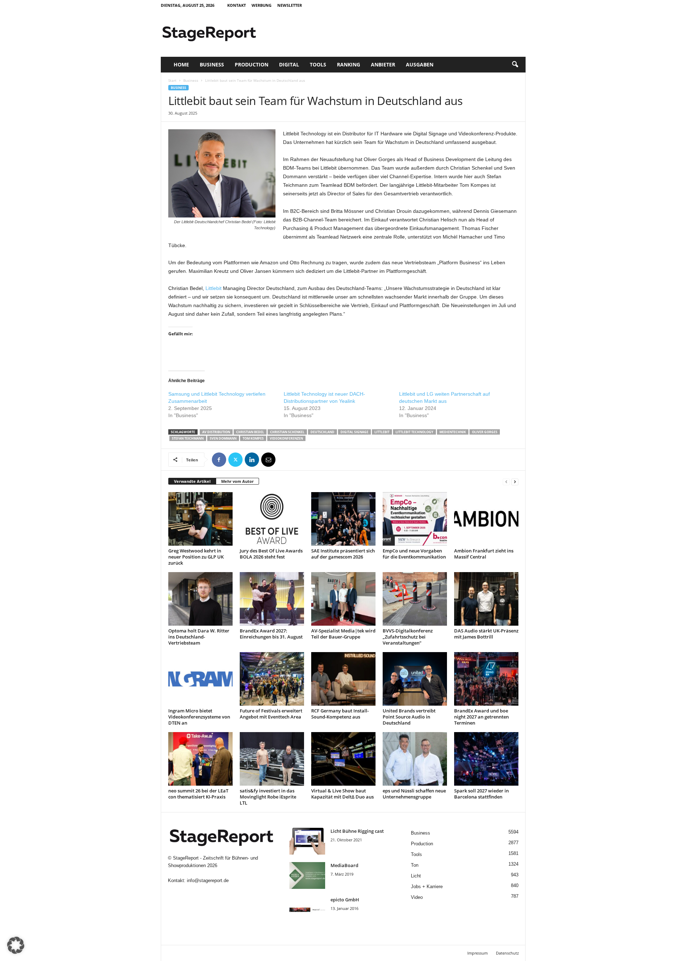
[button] (515, 64)
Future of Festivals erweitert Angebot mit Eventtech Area (271, 713)
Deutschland (322, 432)
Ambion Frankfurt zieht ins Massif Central (483, 553)
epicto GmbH (344, 899)
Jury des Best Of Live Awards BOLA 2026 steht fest (271, 553)
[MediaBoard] (307, 875)
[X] (235, 459)
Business (212, 64)
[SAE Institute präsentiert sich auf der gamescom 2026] (343, 519)
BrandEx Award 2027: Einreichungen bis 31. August (271, 633)
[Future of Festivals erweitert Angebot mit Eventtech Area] (272, 679)
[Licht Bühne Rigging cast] (307, 841)
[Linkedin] (252, 459)
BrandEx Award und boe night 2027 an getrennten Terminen (481, 716)
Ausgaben (419, 64)
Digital (289, 64)
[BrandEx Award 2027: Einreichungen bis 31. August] (272, 599)
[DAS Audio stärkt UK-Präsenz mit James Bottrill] (486, 599)
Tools (318, 64)
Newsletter (289, 5)
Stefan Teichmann (188, 438)
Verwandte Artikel (192, 481)
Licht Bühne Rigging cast (357, 831)
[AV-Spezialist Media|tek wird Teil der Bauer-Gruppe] (343, 599)
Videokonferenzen (286, 438)
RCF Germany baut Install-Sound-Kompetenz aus (340, 713)
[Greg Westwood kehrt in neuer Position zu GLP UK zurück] (200, 519)
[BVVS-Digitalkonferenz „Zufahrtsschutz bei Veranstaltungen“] (415, 599)
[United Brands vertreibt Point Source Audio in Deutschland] (415, 679)
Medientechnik (452, 432)
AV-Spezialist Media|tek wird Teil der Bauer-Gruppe (343, 633)
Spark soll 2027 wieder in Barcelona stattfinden (481, 793)
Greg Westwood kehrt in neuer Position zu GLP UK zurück (196, 556)
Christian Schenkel (287, 432)
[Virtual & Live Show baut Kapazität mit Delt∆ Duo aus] (343, 759)
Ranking (348, 64)
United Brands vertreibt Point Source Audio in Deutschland (409, 716)
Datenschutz (507, 953)
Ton (414, 865)
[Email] (268, 459)
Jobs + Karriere (427, 886)
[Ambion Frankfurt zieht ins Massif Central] (486, 519)
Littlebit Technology (414, 432)
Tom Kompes (253, 438)
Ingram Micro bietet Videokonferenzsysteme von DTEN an (199, 716)
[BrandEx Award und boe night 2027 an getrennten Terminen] (486, 679)
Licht (416, 876)
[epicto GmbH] (307, 909)
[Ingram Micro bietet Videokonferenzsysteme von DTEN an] (200, 679)
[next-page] (514, 481)
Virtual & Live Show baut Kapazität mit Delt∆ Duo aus (342, 793)
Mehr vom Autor (237, 481)
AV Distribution (216, 432)
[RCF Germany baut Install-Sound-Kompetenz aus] (343, 679)
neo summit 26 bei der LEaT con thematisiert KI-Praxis (198, 793)
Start (172, 80)
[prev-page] (506, 481)
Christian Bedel (250, 432)
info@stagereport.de (208, 880)
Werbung (262, 5)
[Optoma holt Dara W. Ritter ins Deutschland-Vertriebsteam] (200, 599)
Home (181, 64)
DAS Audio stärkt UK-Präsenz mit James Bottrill (486, 633)
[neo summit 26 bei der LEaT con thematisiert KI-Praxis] (200, 759)
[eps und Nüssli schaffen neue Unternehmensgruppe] (415, 759)
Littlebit (213, 288)
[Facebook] (219, 459)
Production (251, 64)
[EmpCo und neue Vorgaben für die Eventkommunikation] (415, 519)
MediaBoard (344, 865)
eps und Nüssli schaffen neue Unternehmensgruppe (414, 793)
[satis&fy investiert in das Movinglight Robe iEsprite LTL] (272, 759)
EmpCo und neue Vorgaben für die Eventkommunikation (414, 553)
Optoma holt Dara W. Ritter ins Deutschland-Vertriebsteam (198, 636)
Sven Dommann (223, 438)
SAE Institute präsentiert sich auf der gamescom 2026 (343, 553)
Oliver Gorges (484, 432)
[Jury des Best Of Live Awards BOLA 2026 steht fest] (272, 519)
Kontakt (236, 5)
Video (417, 897)
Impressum (477, 953)
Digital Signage (354, 432)
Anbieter (383, 64)
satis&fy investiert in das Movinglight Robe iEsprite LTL (268, 796)
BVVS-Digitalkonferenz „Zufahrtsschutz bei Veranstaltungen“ (408, 636)
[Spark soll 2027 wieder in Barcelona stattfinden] (486, 759)
